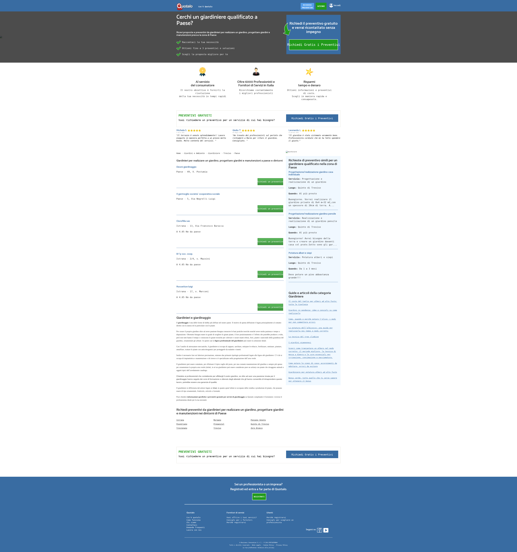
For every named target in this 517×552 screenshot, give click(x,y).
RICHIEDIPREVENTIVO (307, 6)
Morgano (217, 420)
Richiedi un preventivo (270, 181)
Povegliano (181, 424)
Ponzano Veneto (258, 420)
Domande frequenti (195, 527)
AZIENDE (321, 6)
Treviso (227, 153)
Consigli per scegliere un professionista (280, 521)
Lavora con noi (194, 530)
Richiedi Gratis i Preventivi (313, 45)
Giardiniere (214, 153)
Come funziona (193, 520)
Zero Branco (257, 428)
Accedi (337, 5)
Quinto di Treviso (260, 424)
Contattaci (191, 525)
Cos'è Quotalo (205, 7)
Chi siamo (191, 522)
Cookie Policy (268, 545)
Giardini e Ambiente (194, 153)
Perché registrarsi (236, 522)
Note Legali (256, 545)
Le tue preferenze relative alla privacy (258, 547)
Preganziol (219, 424)
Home (178, 153)
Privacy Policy (282, 545)
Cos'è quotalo (193, 517)
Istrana (180, 420)
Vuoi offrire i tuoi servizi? (242, 517)
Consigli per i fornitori (239, 520)
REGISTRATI (259, 497)
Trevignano (181, 428)
